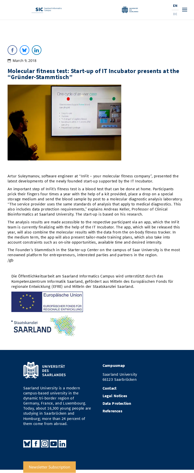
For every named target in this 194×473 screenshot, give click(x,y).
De (175, 14)
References (112, 411)
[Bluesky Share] (24, 50)
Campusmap (114, 365)
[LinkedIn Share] (36, 50)
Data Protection (117, 403)
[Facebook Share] (12, 50)
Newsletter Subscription (49, 467)
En (175, 5)
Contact (109, 388)
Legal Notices (115, 395)
